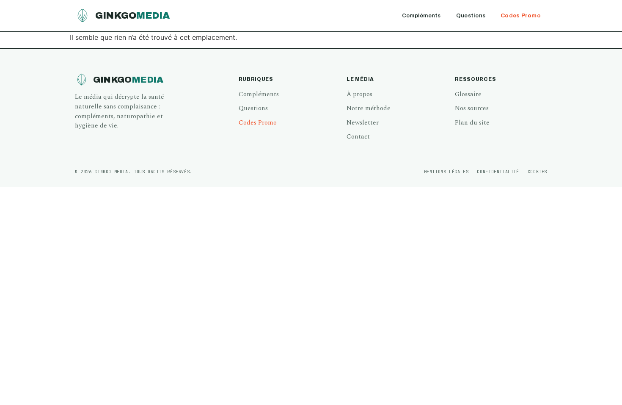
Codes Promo (521, 15)
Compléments (421, 15)
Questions (470, 15)
